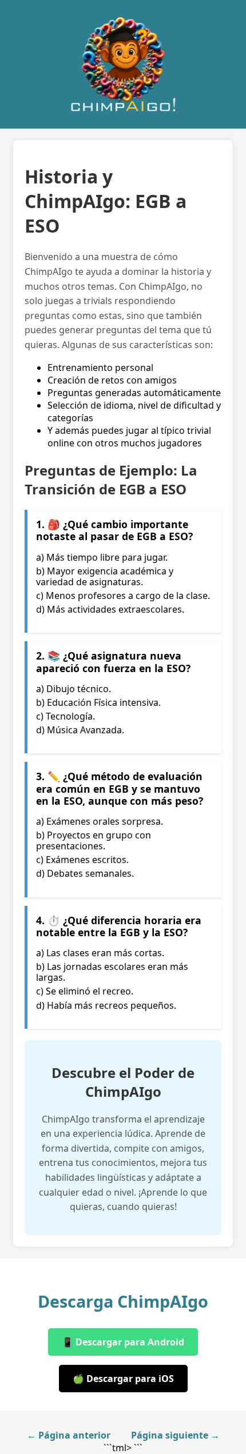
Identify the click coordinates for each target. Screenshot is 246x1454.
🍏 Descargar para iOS (123, 1378)
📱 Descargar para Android (123, 1342)
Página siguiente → (175, 1435)
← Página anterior (68, 1435)
